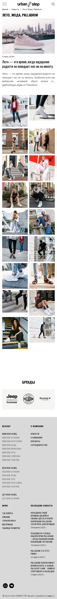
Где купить (7, 513)
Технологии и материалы (9, 522)
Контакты (35, 441)
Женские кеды (9, 475)
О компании (36, 437)
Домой (5, 9)
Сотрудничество (39, 444)
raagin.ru (51, 595)
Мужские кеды (9, 444)
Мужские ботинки (10, 437)
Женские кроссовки (12, 482)
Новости (15, 9)
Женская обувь (9, 467)
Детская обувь (9, 494)
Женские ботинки (10, 471)
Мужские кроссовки (12, 441)
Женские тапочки (10, 486)
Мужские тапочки (10, 459)
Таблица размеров (11, 527)
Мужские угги (8, 452)
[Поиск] (53, 4)
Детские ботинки (10, 498)
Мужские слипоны (11, 456)
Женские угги (8, 479)
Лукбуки (6, 516)
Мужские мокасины (11, 448)
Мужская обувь (9, 433)
